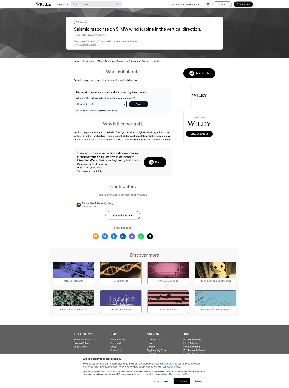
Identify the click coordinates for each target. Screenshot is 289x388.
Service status (118, 339)
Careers (151, 346)
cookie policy (173, 366)
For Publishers (191, 343)
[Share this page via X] (150, 236)
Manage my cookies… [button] (163, 381)
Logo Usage (80, 346)
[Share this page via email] (95, 236)
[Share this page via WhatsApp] (141, 236)
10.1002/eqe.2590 (87, 44)
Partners (151, 353)
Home (76, 61)
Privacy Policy (81, 343)
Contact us (116, 350)
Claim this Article (123, 215)
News (150, 343)
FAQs (113, 346)
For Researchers (192, 339)
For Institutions (191, 346)
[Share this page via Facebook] (114, 236)
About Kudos (154, 339)
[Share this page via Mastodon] (132, 236)
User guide (116, 343)
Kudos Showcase (192, 353)
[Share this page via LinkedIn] (123, 236)
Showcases (88, 61)
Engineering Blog (156, 350)
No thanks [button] (198, 381)
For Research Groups (194, 350)
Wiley (99, 61)
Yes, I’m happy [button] (182, 381)
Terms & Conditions (84, 339)
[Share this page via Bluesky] (105, 236)
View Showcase (199, 133)
